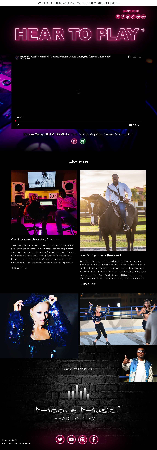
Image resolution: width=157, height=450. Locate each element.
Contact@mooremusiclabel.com (16, 443)
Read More (20, 268)
